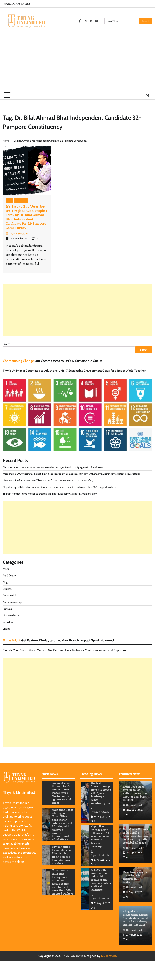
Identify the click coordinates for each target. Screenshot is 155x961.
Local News (21, 200)
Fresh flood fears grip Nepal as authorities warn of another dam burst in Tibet (135, 793)
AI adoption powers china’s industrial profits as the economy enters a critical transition (101, 836)
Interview (8, 622)
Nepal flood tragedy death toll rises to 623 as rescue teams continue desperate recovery (101, 793)
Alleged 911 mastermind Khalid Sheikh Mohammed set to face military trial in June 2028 (135, 918)
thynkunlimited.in (18, 233)
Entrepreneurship (12, 602)
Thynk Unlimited (73, 956)
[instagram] (85, 21)
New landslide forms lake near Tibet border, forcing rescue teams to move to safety (48, 480)
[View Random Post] (147, 95)
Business (7, 588)
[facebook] (80, 21)
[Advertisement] (77, 62)
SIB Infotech (109, 956)
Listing (6, 628)
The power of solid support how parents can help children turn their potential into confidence (100, 879)
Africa (6, 568)
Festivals (7, 608)
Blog (9, 200)
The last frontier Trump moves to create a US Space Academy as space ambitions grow (50, 493)
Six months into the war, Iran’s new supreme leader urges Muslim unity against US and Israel (53, 467)
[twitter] (91, 21)
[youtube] (97, 21)
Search (7, 344)
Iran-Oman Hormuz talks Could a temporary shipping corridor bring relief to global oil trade (135, 836)
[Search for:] (121, 21)
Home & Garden (11, 615)
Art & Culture (9, 575)
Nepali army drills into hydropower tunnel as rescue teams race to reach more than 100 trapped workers (59, 487)
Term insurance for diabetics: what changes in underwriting (135, 877)
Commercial (9, 595)
